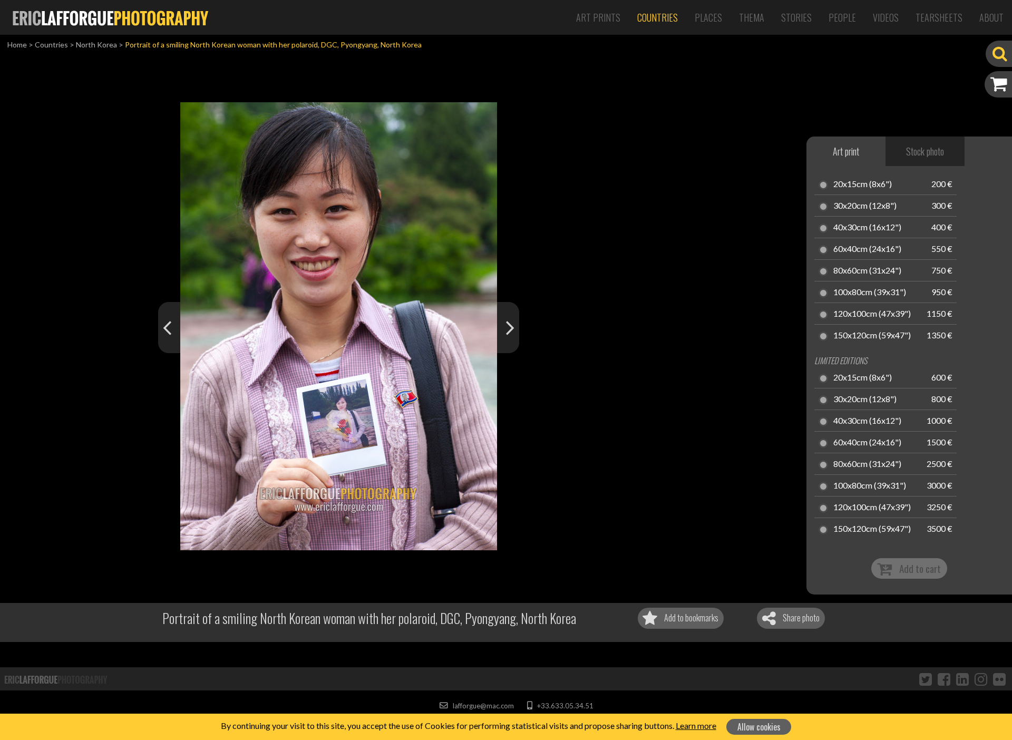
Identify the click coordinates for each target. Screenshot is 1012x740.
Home (17, 44)
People (842, 17)
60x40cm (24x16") (867, 249)
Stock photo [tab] (925, 151)
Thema (751, 17)
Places (708, 17)
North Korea (96, 44)
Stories (796, 17)
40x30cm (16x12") (867, 227)
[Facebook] (944, 679)
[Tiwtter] (925, 679)
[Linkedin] (962, 679)
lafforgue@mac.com (482, 706)
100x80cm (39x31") (869, 292)
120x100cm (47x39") (872, 314)
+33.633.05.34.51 (564, 706)
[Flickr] (999, 679)
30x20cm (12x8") (865, 206)
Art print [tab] (846, 151)
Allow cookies (759, 726)
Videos (886, 17)
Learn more (696, 725)
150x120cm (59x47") (872, 336)
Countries (657, 17)
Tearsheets (939, 17)
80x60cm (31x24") (867, 271)
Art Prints (598, 17)
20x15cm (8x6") (862, 184)
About (991, 17)
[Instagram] (981, 679)
